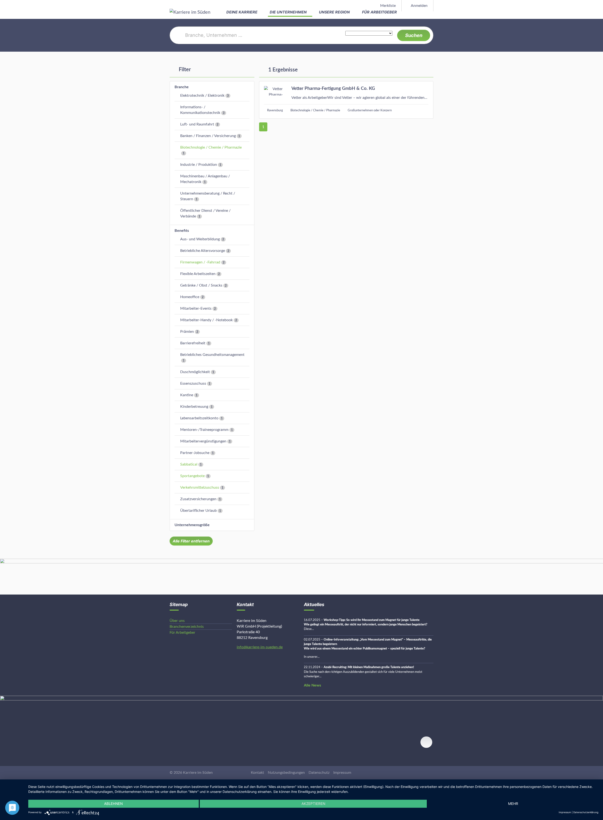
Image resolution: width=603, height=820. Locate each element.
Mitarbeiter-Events (196, 308)
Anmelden (419, 6)
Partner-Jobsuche (194, 453)
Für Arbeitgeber (380, 12)
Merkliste (387, 6)
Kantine (186, 395)
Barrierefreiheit (192, 343)
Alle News (312, 685)
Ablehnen (113, 803)
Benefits (182, 231)
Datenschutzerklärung (585, 812)
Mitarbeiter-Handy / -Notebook (206, 320)
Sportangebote (192, 476)
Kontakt (257, 772)
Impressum (342, 772)
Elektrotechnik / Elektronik (202, 95)
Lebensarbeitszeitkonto (199, 418)
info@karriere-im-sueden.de (260, 647)
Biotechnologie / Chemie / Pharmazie (211, 147)
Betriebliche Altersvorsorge (202, 251)
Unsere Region (335, 12)
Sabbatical (188, 464)
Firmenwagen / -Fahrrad (200, 262)
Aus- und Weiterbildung (200, 239)
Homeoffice (189, 297)
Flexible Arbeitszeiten (198, 274)
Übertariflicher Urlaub (198, 510)
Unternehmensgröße (192, 525)
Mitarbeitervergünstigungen (203, 441)
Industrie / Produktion (198, 164)
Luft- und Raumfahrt (197, 124)
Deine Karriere (242, 12)
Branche (182, 87)
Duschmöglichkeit (195, 372)
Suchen (413, 35)
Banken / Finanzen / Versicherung (208, 136)
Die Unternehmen (289, 12)
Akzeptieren (313, 803)
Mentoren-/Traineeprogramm (204, 430)
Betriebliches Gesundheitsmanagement (212, 355)
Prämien (187, 331)
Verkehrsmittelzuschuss (199, 487)
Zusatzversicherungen (198, 499)
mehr (513, 803)
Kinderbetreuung (194, 406)
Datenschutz (319, 772)
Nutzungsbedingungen (286, 772)
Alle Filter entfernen (191, 541)
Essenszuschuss (193, 383)
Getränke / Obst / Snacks (201, 285)
